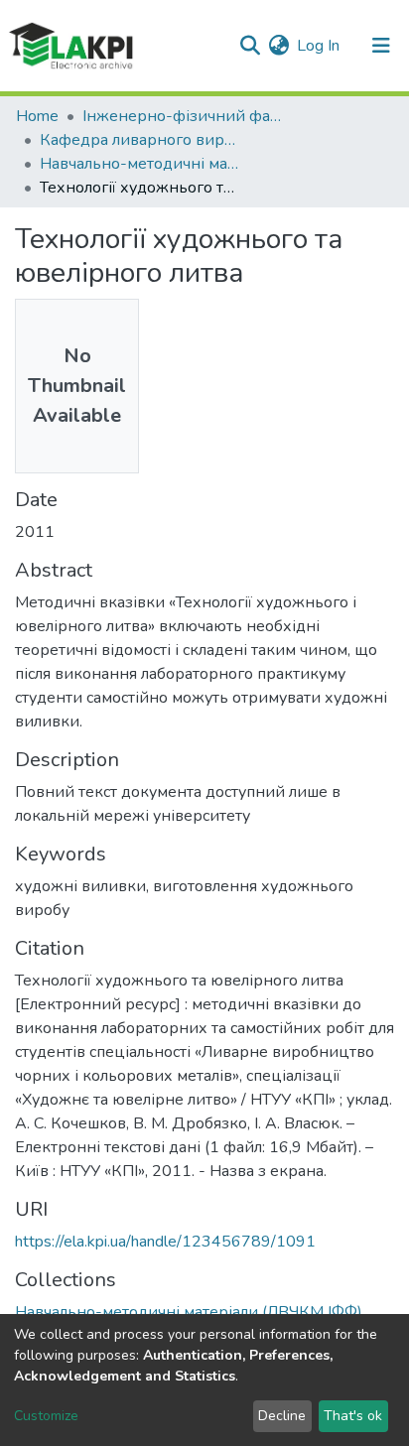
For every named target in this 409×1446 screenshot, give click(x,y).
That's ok (353, 1415)
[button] (278, 46)
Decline (282, 1415)
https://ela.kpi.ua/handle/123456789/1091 (165, 1241)
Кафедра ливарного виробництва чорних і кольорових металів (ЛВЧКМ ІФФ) (139, 140)
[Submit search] (249, 46)
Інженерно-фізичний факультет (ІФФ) (181, 116)
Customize (46, 1415)
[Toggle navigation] (381, 46)
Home (37, 116)
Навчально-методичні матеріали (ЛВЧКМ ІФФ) (139, 164)
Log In (319, 46)
